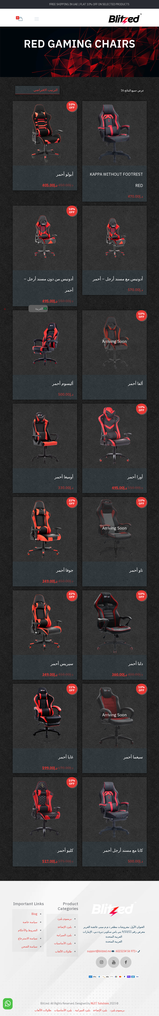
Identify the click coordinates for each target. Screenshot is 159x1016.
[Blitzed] (125, 19)
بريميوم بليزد (64, 918)
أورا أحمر (135, 476)
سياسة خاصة (30, 922)
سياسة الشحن (29, 946)
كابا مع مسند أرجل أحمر (123, 850)
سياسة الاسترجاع (27, 938)
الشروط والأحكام (27, 930)
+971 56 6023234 (126, 951)
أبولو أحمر (64, 174)
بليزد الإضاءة (65, 927)
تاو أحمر (136, 570)
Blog (34, 914)
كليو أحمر (65, 850)
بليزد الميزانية (64, 935)
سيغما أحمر (133, 757)
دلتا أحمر (135, 663)
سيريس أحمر (62, 663)
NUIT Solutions (100, 1003)
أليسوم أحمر (62, 383)
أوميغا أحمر (63, 476)
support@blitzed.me (99, 951)
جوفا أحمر (64, 570)
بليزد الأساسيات (63, 943)
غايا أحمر (65, 757)
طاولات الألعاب (63, 951)
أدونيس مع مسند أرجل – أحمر (118, 278)
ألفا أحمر (135, 383)
